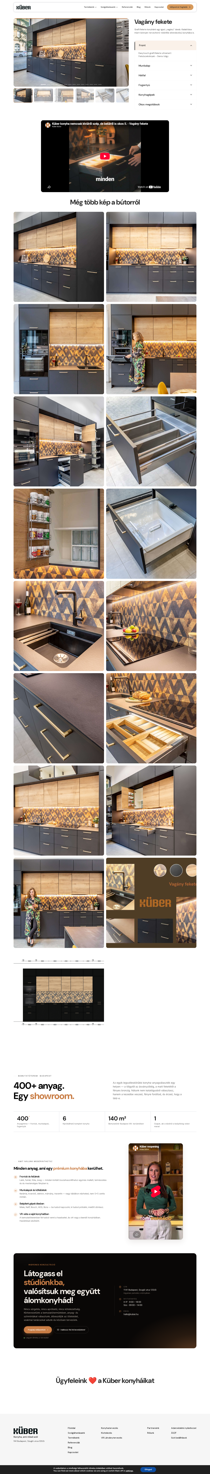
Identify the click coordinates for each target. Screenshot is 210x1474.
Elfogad (148, 1469)
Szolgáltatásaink (108, 7)
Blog (139, 7)
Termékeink (89, 7)
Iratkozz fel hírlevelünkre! (73, 1329)
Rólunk (148, 7)
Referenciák (127, 7)
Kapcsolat (159, 7)
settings (129, 1471)
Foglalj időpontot (36, 1329)
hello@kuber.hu (131, 1314)
